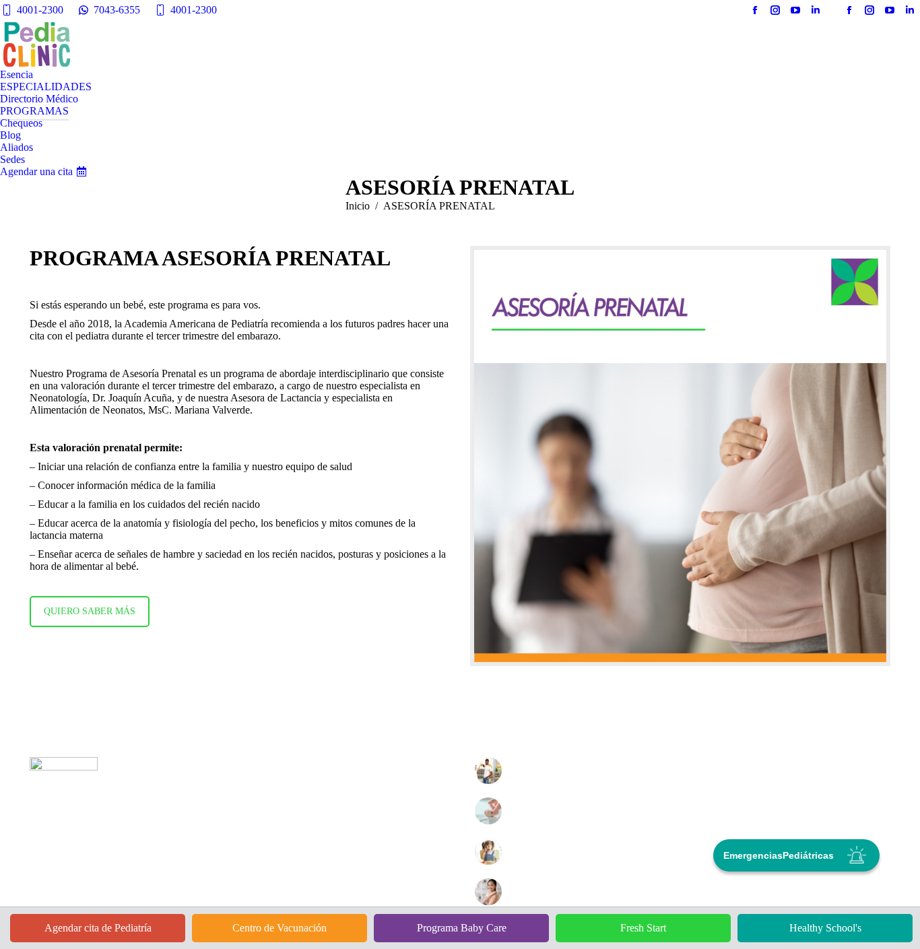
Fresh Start (643, 928)
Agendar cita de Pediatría (98, 928)
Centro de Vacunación (279, 928)
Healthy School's (825, 928)
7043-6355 (117, 9)
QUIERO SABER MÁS (89, 611)
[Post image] (488, 770)
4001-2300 (40, 9)
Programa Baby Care (461, 928)
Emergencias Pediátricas (778, 855)
